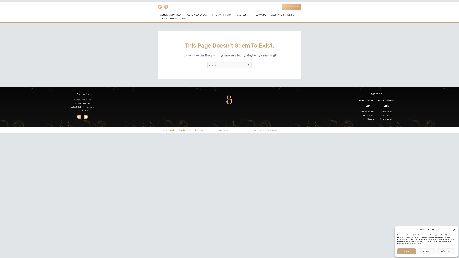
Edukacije (261, 15)
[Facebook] (160, 7)
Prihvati (406, 251)
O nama (163, 18)
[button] (454, 230)
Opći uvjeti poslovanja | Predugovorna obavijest (180, 130)
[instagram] (166, 7)
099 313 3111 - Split (82, 100)
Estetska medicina (221, 15)
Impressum (82, 110)
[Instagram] (79, 117)
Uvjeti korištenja (206, 130)
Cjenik (290, 15)
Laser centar (243, 15)
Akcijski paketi (276, 15)
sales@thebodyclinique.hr (82, 107)
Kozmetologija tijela (170, 15)
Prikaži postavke (446, 251)
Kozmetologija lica (197, 15)
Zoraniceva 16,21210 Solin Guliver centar (386, 115)
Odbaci (426, 251)
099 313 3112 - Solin (82, 103)
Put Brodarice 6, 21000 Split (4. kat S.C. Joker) (368, 115)
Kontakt (174, 18)
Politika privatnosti (221, 130)
